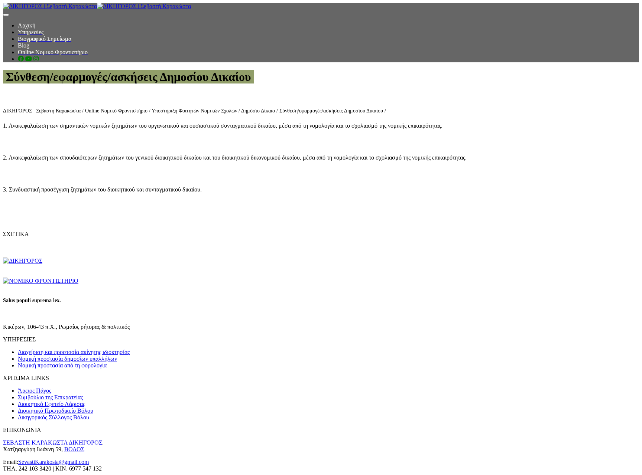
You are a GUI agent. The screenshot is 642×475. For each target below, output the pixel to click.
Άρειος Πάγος (34, 390)
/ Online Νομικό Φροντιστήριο (115, 111)
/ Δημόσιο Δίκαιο (257, 111)
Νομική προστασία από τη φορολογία (62, 365)
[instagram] (36, 59)
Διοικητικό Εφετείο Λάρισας (51, 404)
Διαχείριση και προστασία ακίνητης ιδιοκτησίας (74, 352)
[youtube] (28, 59)
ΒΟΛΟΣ (74, 449)
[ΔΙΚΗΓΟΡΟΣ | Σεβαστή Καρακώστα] (97, 6)
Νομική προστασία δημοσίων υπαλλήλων (67, 359)
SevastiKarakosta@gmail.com (53, 462)
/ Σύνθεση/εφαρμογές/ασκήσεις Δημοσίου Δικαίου (329, 111)
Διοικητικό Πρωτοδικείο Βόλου (55, 410)
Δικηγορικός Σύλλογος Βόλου (53, 417)
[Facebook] (21, 59)
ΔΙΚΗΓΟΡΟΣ (85, 442)
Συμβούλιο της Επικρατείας (50, 397)
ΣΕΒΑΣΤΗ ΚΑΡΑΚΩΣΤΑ (35, 442)
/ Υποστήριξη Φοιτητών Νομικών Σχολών (194, 111)
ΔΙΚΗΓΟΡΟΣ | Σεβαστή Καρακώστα (42, 111)
